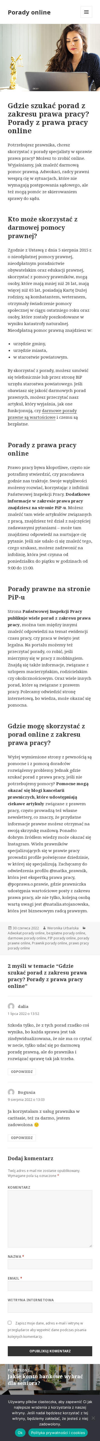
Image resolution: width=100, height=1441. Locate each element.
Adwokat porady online (26, 933)
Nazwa (16, 1256)
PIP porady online (62, 938)
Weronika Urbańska (63, 928)
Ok (20, 1432)
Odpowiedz (22, 1071)
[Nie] (93, 1418)
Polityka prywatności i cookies (58, 1432)
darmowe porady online (27, 938)
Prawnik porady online (49, 943)
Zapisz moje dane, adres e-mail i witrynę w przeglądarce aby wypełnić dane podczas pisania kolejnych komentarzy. (47, 1330)
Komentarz (19, 1187)
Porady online (29, 12)
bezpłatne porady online (65, 933)
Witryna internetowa (31, 1300)
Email (15, 1278)
